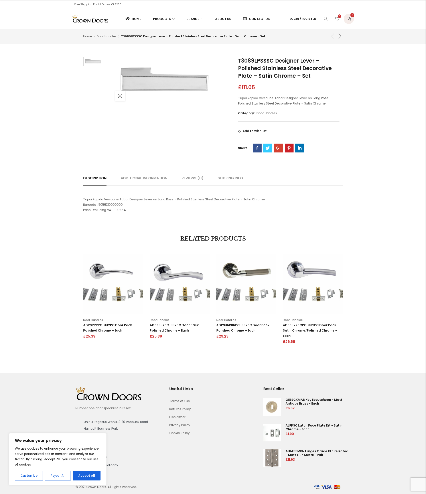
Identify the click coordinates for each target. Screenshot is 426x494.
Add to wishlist (255, 131)
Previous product (332, 36)
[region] (57, 459)
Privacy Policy (179, 425)
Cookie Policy (179, 433)
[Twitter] (267, 148)
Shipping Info (230, 178)
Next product (340, 36)
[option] (93, 61)
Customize (28, 475)
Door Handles (106, 36)
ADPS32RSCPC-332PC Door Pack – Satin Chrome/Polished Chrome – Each (311, 330)
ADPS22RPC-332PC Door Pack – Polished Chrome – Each (109, 328)
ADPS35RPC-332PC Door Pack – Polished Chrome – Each (175, 328)
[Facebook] (257, 148)
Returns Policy (180, 409)
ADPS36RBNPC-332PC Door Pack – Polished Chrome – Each (244, 328)
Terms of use (179, 401)
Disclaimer (177, 417)
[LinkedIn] (299, 148)
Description (94, 178)
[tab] (94, 178)
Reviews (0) (192, 178)
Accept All (86, 475)
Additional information (144, 178)
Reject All (58, 475)
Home (87, 36)
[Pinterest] (289, 148)
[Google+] (278, 148)
